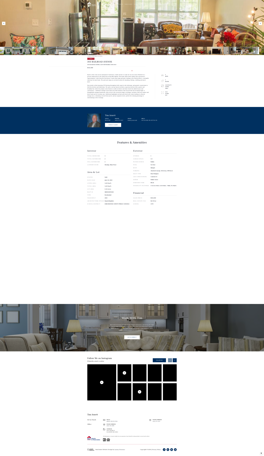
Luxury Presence (120, 449)
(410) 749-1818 (110, 425)
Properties (120, 4)
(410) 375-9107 (119, 120)
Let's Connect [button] (132, 337)
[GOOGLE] (171, 449)
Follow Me (159, 360)
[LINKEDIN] (168, 449)
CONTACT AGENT (113, 125)
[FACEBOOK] (164, 449)
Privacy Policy (156, 449)
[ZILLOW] (175, 449)
